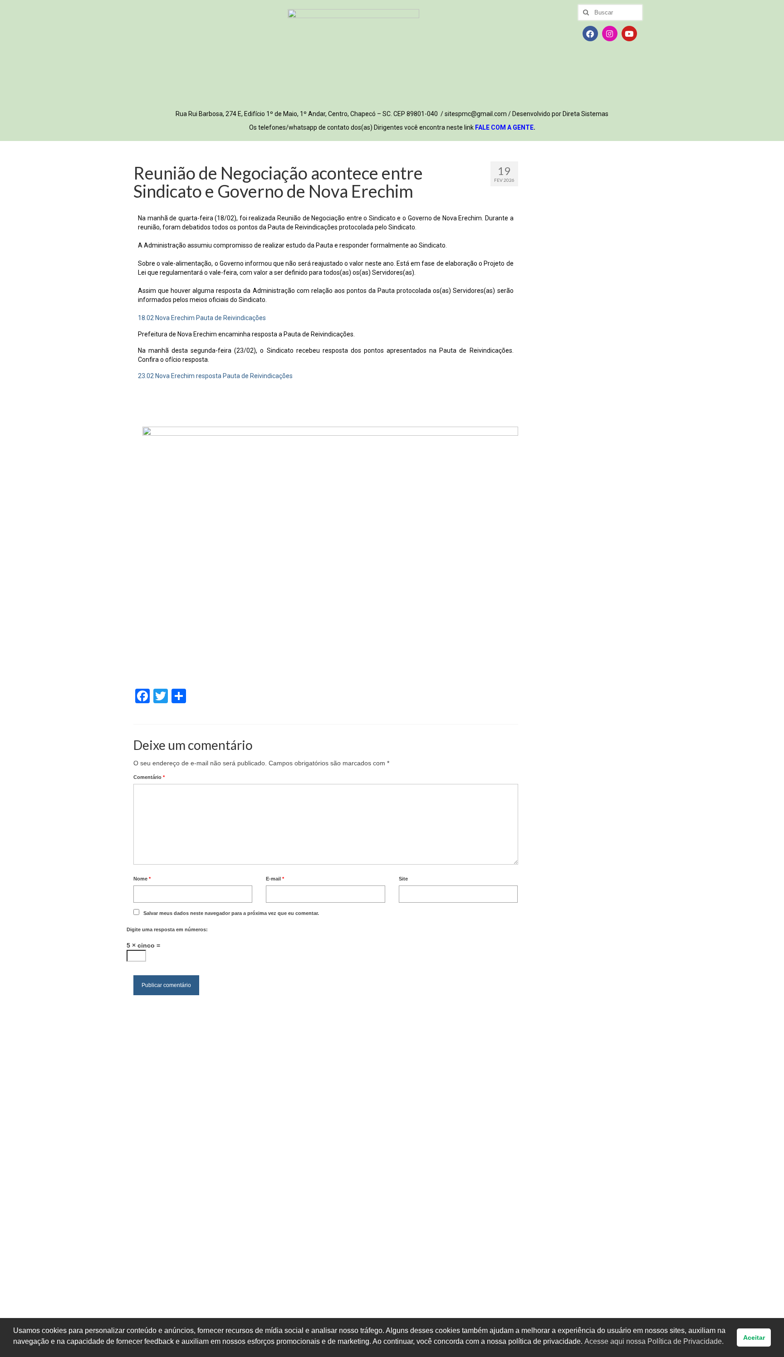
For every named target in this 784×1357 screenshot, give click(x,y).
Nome (142, 878)
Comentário (149, 777)
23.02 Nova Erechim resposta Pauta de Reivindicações (215, 375)
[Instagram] (609, 33)
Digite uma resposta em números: (167, 929)
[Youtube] (629, 33)
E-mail (275, 878)
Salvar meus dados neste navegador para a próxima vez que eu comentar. (231, 913)
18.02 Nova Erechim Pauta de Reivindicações (202, 317)
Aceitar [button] (754, 1337)
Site (403, 878)
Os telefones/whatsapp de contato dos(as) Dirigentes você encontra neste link (392, 127)
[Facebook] (590, 33)
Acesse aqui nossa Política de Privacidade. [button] (654, 1341)
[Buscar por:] (610, 12)
